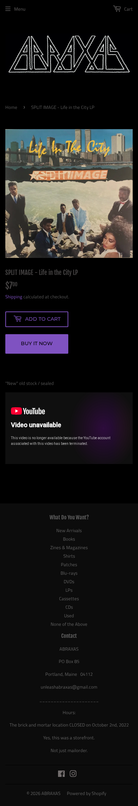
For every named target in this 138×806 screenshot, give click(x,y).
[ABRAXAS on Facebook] (61, 774)
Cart (128, 8)
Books (69, 538)
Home (11, 107)
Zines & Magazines (69, 547)
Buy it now (37, 343)
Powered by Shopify (86, 793)
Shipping (13, 296)
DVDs (69, 581)
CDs (69, 607)
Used (69, 615)
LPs (69, 590)
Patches (69, 564)
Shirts (69, 555)
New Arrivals (69, 530)
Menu (19, 8)
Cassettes (69, 598)
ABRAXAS (51, 793)
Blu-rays (69, 572)
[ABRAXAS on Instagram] (73, 774)
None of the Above (69, 624)
